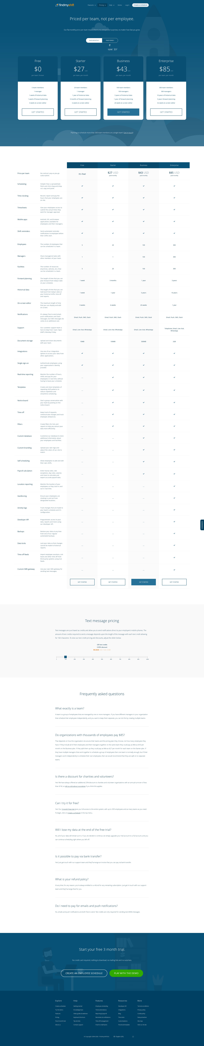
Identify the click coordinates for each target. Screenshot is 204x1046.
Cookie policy (141, 1013)
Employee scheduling (102, 1006)
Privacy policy (141, 1010)
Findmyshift (73, 1036)
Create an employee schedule (84, 973)
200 (75, 659)
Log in (127, 5)
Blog (119, 1013)
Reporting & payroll (101, 1013)
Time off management (102, 1021)
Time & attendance (101, 1010)
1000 (147, 659)
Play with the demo (126, 973)
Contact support (78, 1025)
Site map (140, 1021)
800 (129, 659)
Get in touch (128, 132)
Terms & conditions (143, 1006)
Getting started (77, 1006)
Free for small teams (101, 1025)
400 (93, 659)
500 (102, 659)
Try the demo (59, 1010)
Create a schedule (140, 5)
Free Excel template (124, 1025)
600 (111, 659)
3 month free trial (68, 809)
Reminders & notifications (103, 1017)
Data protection (142, 1017)
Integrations (121, 1010)
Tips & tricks (76, 1021)
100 (66, 659)
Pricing (101, 5)
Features (91, 5)
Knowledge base (78, 1010)
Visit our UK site (142, 1025)
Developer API (122, 1006)
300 (84, 659)
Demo (120, 5)
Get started (38, 112)
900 (138, 659)
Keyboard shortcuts (79, 1017)
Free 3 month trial (60, 1021)
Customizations (122, 1021)
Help (110, 5)
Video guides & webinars (80, 1013)
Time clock (121, 1017)
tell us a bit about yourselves (75, 786)
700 (120, 659)
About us (58, 1025)
